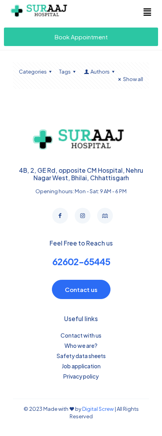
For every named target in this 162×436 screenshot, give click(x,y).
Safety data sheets (81, 355)
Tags (65, 71)
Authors (100, 71)
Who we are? (81, 345)
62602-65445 (81, 261)
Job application (81, 365)
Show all (133, 79)
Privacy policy (81, 376)
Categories (33, 71)
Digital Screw (98, 409)
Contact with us (81, 335)
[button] (147, 11)
